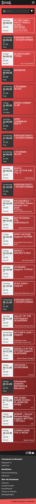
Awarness (5, 483)
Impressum (5, 476)
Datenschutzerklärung (9, 473)
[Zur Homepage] (6, 2)
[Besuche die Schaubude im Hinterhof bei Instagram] (26, 453)
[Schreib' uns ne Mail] (32, 453)
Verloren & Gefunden (9, 491)
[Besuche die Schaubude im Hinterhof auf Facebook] (29, 453)
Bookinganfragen (8, 494)
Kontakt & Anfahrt (8, 486)
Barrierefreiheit (7, 489)
